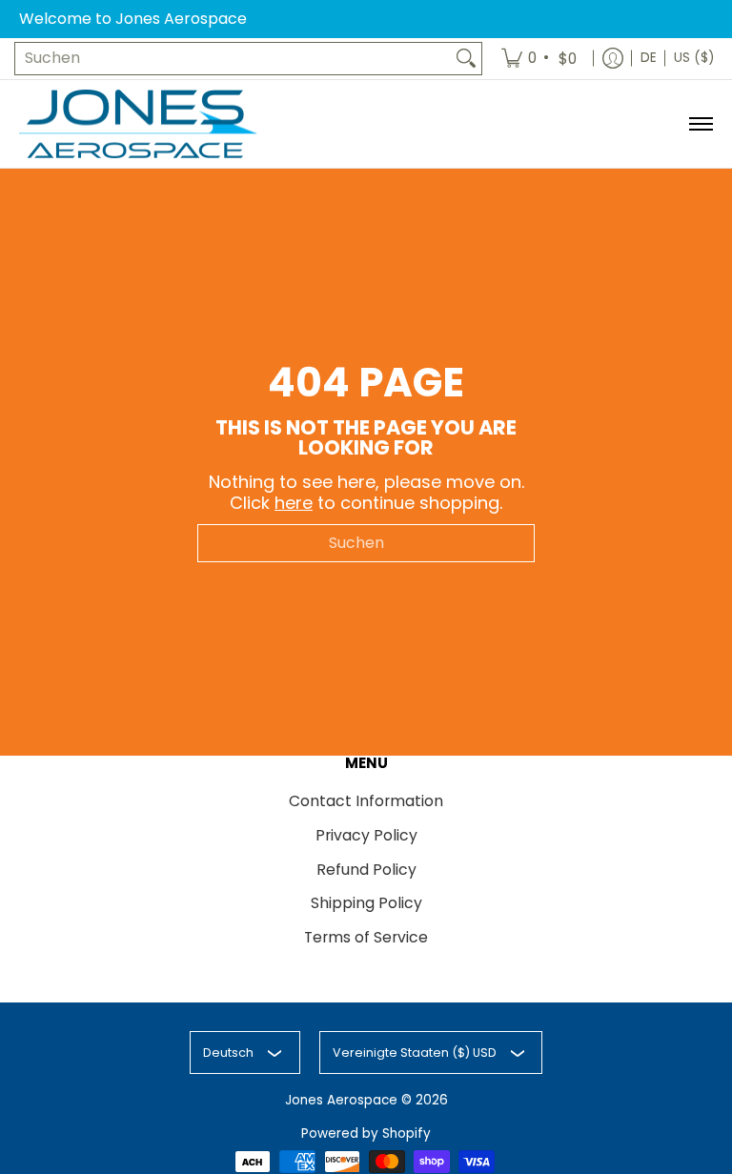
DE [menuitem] (648, 58)
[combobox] (233, 58)
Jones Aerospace (341, 1100)
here (293, 503)
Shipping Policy (366, 903)
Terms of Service (366, 937)
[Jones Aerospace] (138, 124)
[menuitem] (540, 58)
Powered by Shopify (366, 1133)
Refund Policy (366, 869)
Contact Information (366, 801)
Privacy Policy (366, 835)
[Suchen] (466, 58)
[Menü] (700, 124)
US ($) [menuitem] (694, 58)
